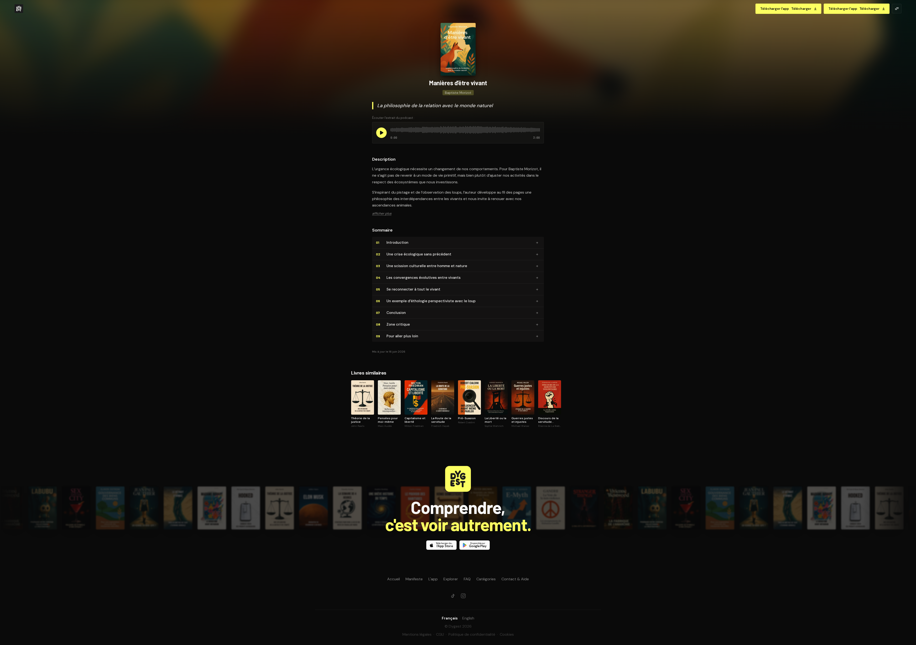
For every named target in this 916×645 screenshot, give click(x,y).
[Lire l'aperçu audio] (381, 132)
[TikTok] (452, 595)
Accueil (393, 579)
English (468, 618)
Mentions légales (417, 634)
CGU (440, 634)
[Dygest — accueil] (19, 8)
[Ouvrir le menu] (896, 8)
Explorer (450, 579)
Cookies (507, 634)
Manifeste (414, 579)
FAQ (467, 579)
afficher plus (381, 213)
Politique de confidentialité (471, 634)
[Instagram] (463, 595)
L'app (433, 579)
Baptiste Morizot (458, 92)
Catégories (486, 579)
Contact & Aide (515, 579)
